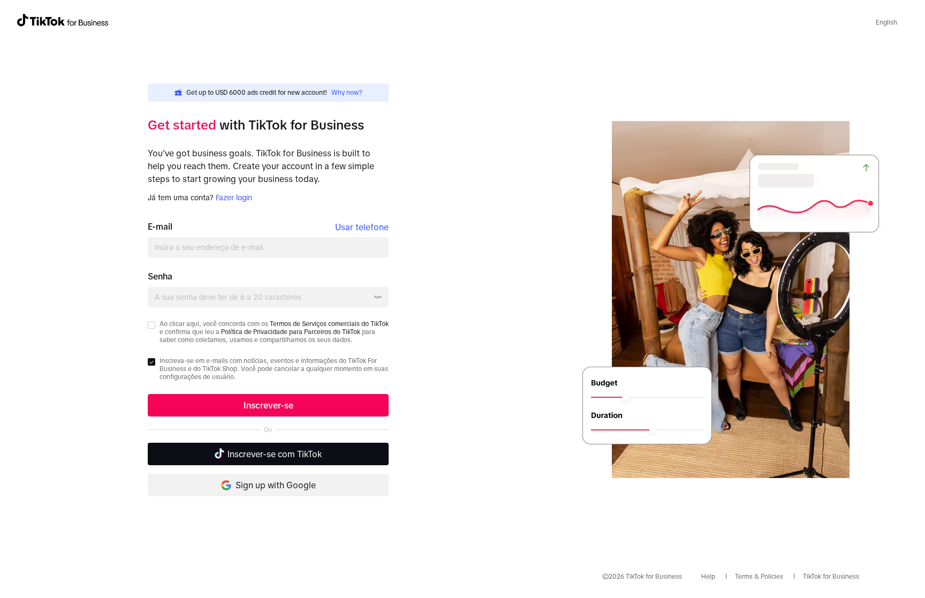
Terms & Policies (759, 576)
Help (708, 576)
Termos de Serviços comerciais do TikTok (329, 324)
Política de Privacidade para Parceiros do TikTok (290, 332)
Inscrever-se (268, 405)
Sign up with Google (276, 485)
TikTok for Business (831, 576)
